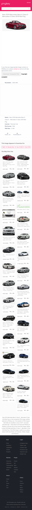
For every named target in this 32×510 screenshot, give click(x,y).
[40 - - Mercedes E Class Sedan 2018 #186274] (23, 340)
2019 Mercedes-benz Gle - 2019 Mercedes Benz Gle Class (22, 329)
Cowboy (16, 469)
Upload (29, 2)
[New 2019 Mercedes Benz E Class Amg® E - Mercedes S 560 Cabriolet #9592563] (8, 194)
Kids (15, 471)
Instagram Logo (24, 443)
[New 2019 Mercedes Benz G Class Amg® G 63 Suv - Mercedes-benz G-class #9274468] (8, 318)
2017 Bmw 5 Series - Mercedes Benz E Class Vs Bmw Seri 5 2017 (23, 242)
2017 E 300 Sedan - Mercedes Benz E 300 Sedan (8, 377)
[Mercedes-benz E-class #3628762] (23, 206)
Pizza (7, 443)
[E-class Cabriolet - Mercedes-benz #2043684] (23, 387)
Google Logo (23, 454)
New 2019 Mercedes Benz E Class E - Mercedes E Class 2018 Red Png (9, 164)
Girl (14, 463)
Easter (7, 469)
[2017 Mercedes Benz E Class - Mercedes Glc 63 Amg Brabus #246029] (23, 371)
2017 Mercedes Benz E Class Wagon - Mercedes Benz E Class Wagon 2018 (9, 182)
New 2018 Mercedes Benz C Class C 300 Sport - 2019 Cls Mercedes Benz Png (8, 395)
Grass (7, 483)
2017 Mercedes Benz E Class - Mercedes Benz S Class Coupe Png (8, 289)
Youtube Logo (23, 447)
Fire (7, 481)
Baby (15, 465)
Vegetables (9, 447)
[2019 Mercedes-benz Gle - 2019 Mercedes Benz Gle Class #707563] (23, 323)
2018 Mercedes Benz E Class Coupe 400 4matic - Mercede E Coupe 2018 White (23, 293)
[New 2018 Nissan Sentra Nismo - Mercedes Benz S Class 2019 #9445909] (8, 266)
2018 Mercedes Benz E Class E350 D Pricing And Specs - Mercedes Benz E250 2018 (23, 311)
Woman (16, 467)
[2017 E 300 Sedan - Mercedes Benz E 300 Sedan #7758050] (8, 372)
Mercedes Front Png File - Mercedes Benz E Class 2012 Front (9, 239)
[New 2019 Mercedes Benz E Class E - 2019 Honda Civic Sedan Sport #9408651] (23, 219)
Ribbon (21, 489)
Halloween (8, 463)
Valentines (8, 467)
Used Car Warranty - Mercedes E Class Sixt (8, 361)
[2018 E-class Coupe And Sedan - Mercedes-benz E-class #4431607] (23, 192)
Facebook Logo (23, 449)
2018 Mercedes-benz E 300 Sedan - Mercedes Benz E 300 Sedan (23, 406)
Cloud (7, 479)
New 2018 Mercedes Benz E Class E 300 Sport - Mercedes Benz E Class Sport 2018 (23, 163)
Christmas (8, 461)
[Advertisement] (16, 48)
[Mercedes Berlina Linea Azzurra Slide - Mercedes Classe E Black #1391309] (8, 336)
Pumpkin (8, 451)
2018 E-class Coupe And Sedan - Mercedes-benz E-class (23, 196)
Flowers (22, 483)
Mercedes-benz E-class (23, 209)
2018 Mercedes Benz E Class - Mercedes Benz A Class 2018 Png (23, 276)
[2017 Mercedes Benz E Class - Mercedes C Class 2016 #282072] (8, 301)
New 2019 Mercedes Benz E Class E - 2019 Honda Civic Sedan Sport (23, 225)
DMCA (18, 507)
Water (21, 487)
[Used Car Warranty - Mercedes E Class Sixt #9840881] (8, 355)
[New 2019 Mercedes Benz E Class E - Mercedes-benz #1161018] (23, 176)
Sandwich (8, 445)
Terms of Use (24, 507)
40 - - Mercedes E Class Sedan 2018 (23, 346)
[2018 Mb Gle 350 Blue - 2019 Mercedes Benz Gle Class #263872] (23, 356)
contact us (16, 69)
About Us (7, 507)
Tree (7, 487)
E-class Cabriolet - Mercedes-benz (22, 392)
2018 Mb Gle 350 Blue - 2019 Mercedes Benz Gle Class (23, 361)
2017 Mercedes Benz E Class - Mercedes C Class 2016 (8, 307)
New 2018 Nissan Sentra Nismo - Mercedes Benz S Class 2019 (9, 272)
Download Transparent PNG (11, 74)
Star (7, 485)
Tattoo (21, 491)
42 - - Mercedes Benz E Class (9, 255)
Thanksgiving (9, 465)
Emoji (21, 481)
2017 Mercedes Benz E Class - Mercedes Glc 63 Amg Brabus (23, 377)
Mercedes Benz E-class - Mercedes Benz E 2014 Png (23, 259)
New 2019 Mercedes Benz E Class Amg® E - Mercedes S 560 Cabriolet (8, 200)
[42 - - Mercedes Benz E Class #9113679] (8, 250)
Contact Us (13, 507)
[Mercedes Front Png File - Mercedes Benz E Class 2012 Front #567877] (8, 231)
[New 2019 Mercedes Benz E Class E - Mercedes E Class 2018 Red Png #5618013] (8, 158)
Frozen (15, 461)
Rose (21, 485)
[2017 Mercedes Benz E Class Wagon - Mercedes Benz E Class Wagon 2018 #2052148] (8, 176)
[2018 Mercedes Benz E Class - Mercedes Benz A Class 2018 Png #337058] (23, 270)
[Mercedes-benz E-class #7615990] (8, 213)
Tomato (8, 449)
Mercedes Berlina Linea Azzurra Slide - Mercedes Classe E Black (8, 342)
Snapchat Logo (23, 451)
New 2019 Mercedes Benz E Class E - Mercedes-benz (22, 183)
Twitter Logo (23, 445)
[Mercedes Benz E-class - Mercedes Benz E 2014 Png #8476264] (23, 253)
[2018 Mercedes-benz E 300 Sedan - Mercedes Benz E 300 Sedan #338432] (23, 401)
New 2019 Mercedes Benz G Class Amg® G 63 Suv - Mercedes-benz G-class (8, 324)
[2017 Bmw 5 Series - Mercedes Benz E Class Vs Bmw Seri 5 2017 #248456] (23, 236)
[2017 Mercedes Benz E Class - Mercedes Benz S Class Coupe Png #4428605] (8, 283)
